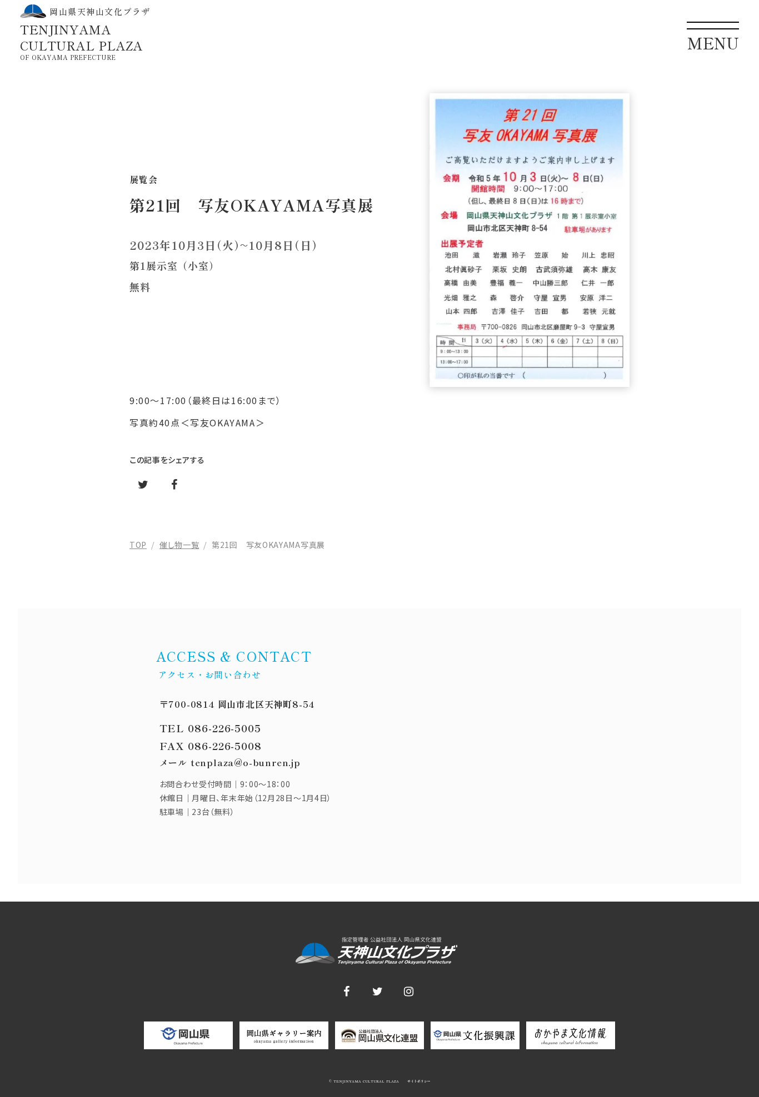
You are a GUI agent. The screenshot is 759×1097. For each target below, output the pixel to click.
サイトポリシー (418, 1081)
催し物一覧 (179, 544)
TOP (138, 544)
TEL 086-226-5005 (210, 728)
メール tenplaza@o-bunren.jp (230, 762)
